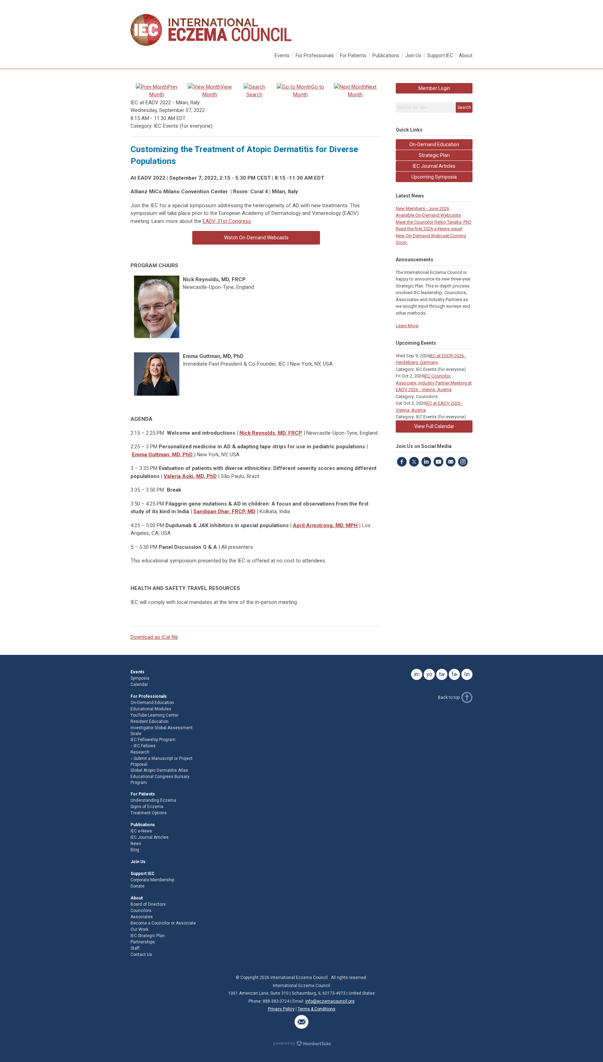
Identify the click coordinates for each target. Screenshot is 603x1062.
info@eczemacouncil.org (330, 1001)
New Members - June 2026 (422, 208)
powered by (284, 1043)
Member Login (434, 88)
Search (464, 107)
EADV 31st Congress (227, 221)
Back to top (449, 697)
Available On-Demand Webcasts (428, 215)
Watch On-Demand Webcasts (256, 237)
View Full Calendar (434, 426)
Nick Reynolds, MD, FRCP (270, 433)
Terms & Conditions (316, 1009)
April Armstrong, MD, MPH (325, 525)
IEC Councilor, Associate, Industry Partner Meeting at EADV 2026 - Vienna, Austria (434, 382)
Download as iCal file (154, 637)
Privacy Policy (281, 1009)
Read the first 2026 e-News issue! (429, 228)
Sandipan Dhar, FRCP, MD (224, 511)
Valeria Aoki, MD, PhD (190, 476)
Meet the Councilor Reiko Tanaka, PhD (433, 222)
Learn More (407, 325)
